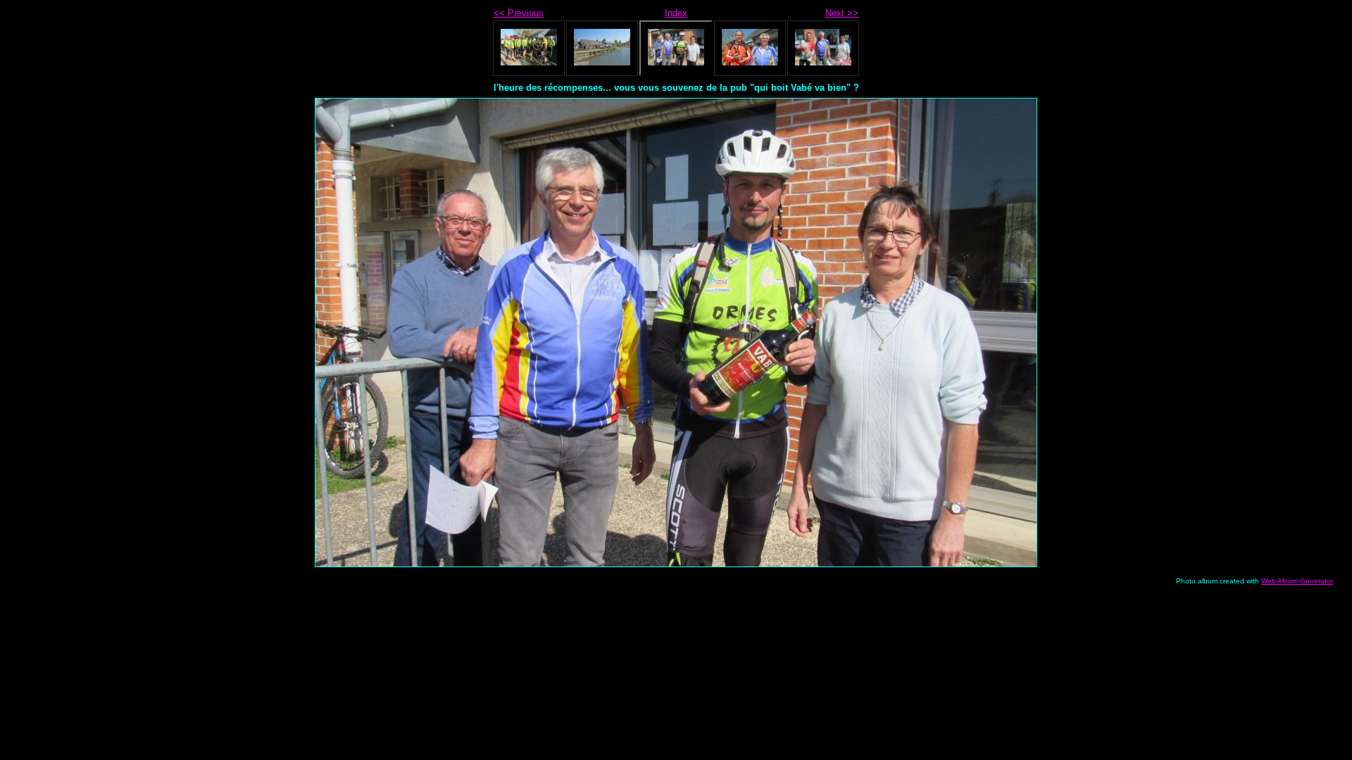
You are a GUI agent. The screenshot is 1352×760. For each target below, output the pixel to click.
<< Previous (519, 13)
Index (676, 13)
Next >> (841, 13)
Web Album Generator (1297, 581)
